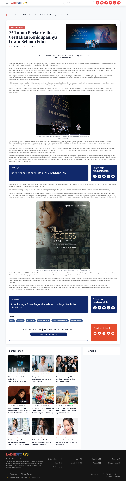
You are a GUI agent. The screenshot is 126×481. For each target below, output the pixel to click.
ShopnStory (113, 463)
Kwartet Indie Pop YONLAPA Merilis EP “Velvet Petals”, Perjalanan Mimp (66, 379)
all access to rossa (43, 320)
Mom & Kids (75, 463)
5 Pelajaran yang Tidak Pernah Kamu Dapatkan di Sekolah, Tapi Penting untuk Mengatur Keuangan (18, 442)
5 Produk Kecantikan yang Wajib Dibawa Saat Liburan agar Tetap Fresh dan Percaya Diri (66, 410)
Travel (96, 463)
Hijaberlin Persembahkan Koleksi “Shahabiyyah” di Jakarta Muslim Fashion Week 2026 (17, 379)
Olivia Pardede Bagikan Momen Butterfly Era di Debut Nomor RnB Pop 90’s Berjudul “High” (19, 410)
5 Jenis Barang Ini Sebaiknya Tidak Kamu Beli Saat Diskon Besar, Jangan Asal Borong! (43, 410)
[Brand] (19, 3)
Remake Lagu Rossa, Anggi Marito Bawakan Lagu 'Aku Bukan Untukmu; (44, 306)
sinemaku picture (76, 320)
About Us (13, 474)
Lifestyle (50, 370)
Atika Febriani (16, 46)
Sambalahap (55, 467)
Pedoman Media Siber (18, 478)
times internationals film (60, 320)
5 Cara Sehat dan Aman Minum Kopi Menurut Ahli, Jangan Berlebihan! (41, 442)
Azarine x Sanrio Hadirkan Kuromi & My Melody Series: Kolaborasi (66, 442)
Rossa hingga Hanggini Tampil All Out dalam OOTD (39, 172)
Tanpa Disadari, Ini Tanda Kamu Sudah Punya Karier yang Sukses (41, 379)
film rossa (20, 320)
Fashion (26, 370)
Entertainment (15, 15)
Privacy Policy (26, 474)
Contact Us (35, 478)
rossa (11, 320)
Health (57, 463)
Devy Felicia (13, 374)
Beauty (74, 401)
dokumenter (30, 320)
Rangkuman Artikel (49, 334)
